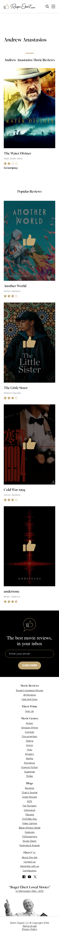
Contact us (30, 861)
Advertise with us (29, 866)
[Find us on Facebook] (23, 876)
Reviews (29, 788)
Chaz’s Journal (29, 792)
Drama (29, 740)
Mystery (29, 754)
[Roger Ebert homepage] (19, 6)
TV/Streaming (29, 836)
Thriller (29, 776)
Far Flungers (29, 805)
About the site (29, 857)
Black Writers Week (29, 827)
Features (29, 832)
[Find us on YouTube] (29, 877)
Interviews (29, 810)
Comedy (29, 732)
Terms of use (29, 926)
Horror (29, 745)
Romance (29, 763)
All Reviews (29, 694)
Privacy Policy (29, 929)
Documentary (29, 736)
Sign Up (29, 711)
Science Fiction (29, 767)
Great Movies (29, 797)
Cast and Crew (29, 699)
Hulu (29, 749)
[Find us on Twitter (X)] (35, 876)
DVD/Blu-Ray (29, 819)
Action (29, 723)
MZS (29, 801)
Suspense (29, 771)
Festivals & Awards (29, 845)
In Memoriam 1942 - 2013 (29, 891)
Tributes (29, 814)
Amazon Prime (29, 727)
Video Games (29, 823)
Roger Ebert (29, 841)
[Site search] (47, 6)
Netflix (29, 758)
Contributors (29, 870)
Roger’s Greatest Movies (29, 690)
